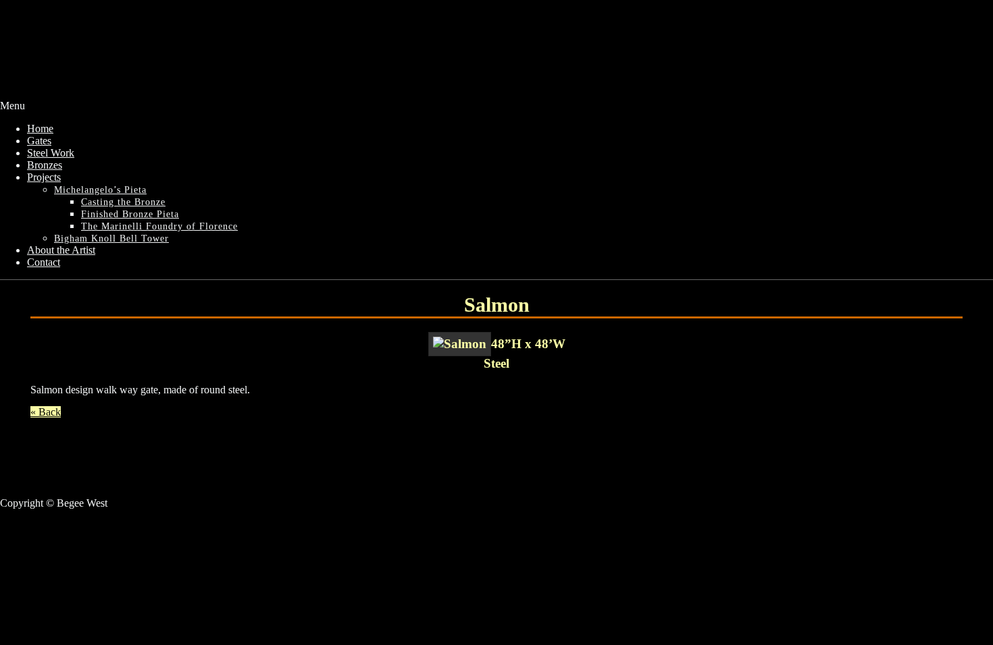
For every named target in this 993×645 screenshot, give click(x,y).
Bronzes (44, 165)
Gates (39, 140)
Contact (43, 262)
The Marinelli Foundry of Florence (159, 226)
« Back (45, 412)
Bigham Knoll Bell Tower (111, 238)
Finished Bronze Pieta (130, 214)
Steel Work (50, 153)
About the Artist (61, 250)
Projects (44, 177)
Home (40, 128)
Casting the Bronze (123, 202)
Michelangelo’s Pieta (100, 190)
